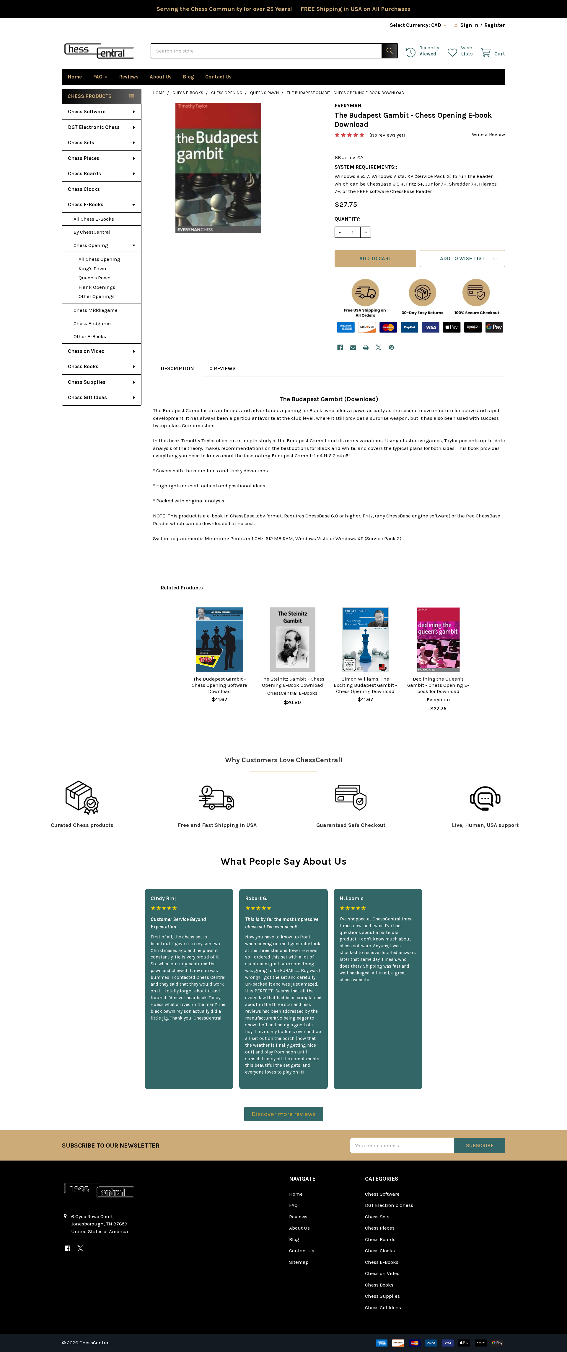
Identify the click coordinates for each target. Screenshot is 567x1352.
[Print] (365, 347)
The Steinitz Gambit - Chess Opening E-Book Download (292, 682)
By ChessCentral (92, 232)
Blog (188, 77)
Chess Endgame (92, 323)
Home (75, 77)
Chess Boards (84, 173)
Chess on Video (86, 351)
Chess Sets (81, 142)
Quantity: (348, 219)
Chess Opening (91, 245)
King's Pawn (92, 268)
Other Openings (97, 296)
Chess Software (86, 111)
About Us (161, 77)
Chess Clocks (84, 189)
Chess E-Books (85, 204)
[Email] (353, 347)
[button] (462, 258)
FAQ (97, 77)
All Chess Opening (99, 259)
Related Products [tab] (182, 588)
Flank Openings (97, 287)
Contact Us (218, 77)
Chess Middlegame (96, 310)
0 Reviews (222, 368)
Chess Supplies (86, 382)
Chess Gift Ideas (87, 397)
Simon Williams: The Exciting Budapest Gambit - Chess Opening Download (365, 685)
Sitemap (299, 1262)
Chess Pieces (83, 158)
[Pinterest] (391, 347)
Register (494, 25)
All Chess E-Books (94, 219)
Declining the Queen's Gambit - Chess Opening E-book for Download (438, 685)
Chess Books (83, 366)
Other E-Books (90, 336)
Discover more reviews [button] (284, 1113)
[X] (378, 347)
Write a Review (488, 134)
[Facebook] (340, 347)
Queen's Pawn (95, 278)
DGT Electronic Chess (94, 127)
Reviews (129, 77)
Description (177, 368)
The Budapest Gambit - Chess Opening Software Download (219, 685)
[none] (218, 168)
